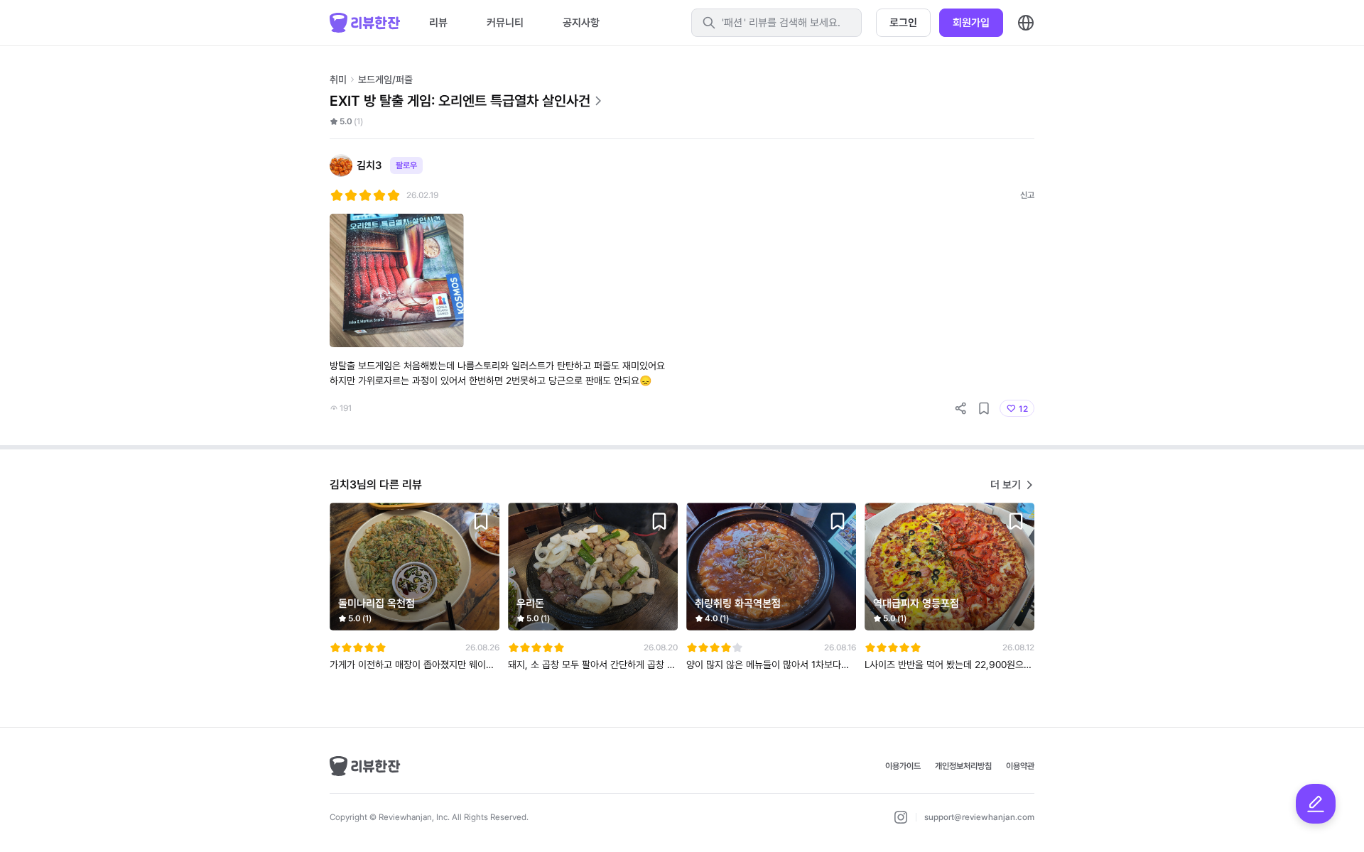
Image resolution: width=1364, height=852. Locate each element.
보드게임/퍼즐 (385, 79)
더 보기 (1005, 485)
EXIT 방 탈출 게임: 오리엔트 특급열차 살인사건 (460, 100)
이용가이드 (903, 766)
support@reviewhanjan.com (979, 817)
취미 (338, 79)
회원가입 (971, 22)
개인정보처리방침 (963, 766)
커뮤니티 (505, 22)
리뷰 (438, 22)
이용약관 (1020, 766)
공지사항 (581, 22)
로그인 (903, 22)
